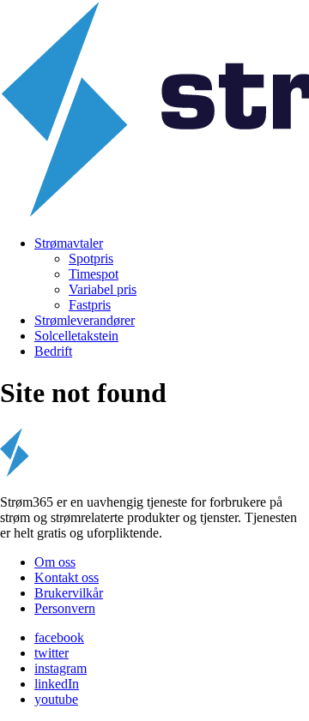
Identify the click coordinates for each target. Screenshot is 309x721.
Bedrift (53, 351)
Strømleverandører (84, 320)
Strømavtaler (68, 243)
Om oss (55, 562)
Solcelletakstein (76, 335)
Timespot (93, 274)
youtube (56, 699)
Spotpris (91, 258)
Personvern (64, 608)
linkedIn (56, 683)
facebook (59, 637)
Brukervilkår (68, 593)
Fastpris (90, 304)
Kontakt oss (66, 577)
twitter (51, 653)
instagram (60, 668)
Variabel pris (102, 289)
